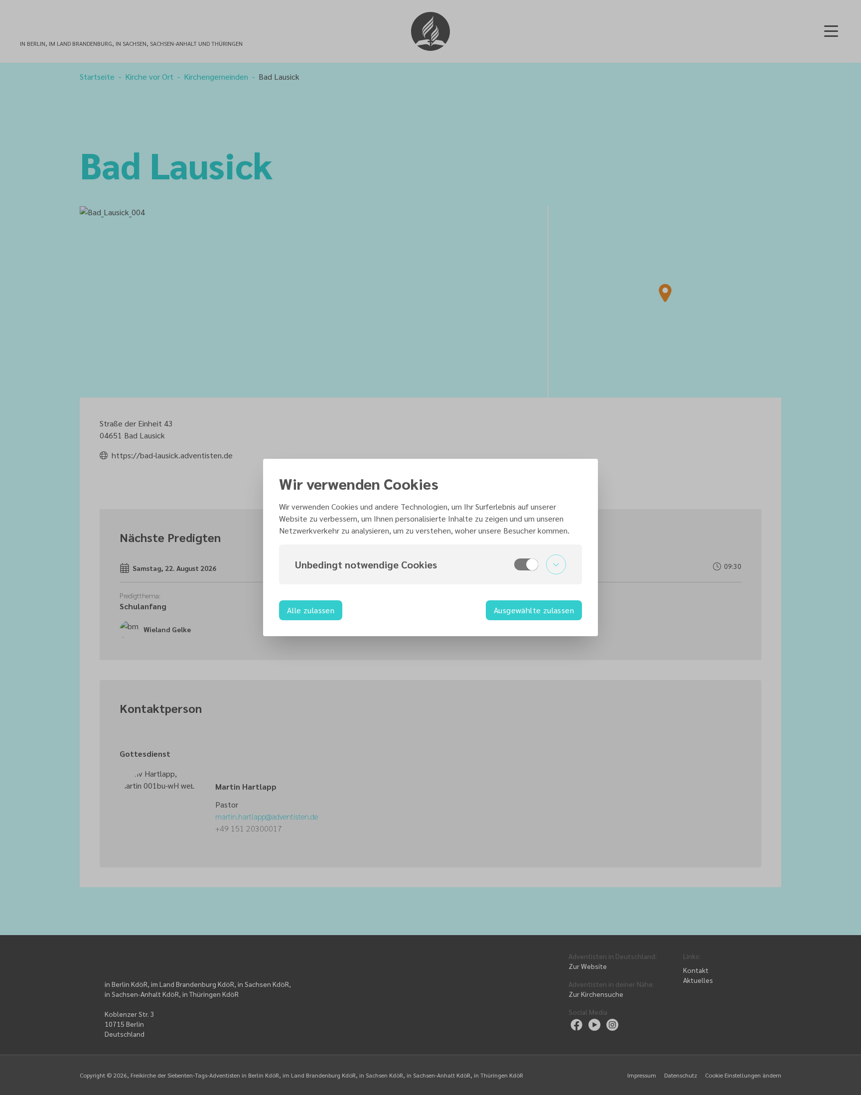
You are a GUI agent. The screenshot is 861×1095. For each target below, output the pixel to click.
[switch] (526, 564)
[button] (430, 564)
